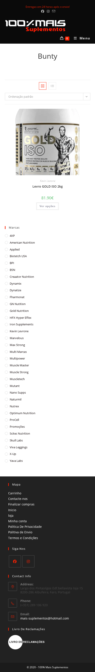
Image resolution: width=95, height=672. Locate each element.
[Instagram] (28, 561)
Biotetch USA (18, 256)
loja (10, 515)
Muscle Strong (19, 372)
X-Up (13, 454)
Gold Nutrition (19, 311)
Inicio (12, 510)
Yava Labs (16, 461)
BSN (12, 270)
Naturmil (15, 399)
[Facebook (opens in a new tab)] (43, 11)
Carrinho (14, 493)
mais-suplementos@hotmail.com (44, 618)
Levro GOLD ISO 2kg (47, 186)
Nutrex (14, 406)
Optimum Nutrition (22, 413)
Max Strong (17, 345)
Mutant (15, 386)
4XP (12, 236)
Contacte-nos (18, 499)
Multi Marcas (18, 352)
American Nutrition (22, 243)
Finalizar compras (21, 504)
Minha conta (17, 521)
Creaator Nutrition (22, 277)
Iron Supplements (21, 324)
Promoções (17, 427)
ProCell (14, 420)
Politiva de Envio (20, 532)
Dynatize (15, 290)
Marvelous (17, 338)
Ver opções (47, 206)
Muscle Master (19, 365)
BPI (12, 263)
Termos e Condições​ (23, 538)
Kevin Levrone (47, 181)
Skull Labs (16, 440)
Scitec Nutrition (20, 433)
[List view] (52, 86)
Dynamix (15, 284)
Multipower (17, 358)
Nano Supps (18, 392)
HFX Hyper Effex (20, 318)
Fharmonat (17, 297)
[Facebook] (15, 561)
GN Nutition (18, 304)
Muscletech (17, 379)
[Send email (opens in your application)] (53, 11)
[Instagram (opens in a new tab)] (48, 11)
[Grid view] (42, 86)
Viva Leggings (18, 447)
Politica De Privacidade (25, 526)
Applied (15, 249)
